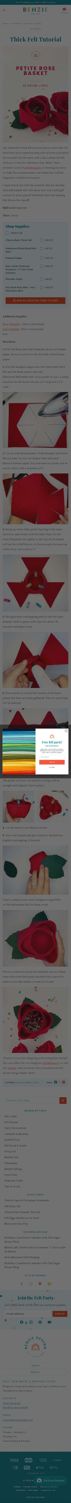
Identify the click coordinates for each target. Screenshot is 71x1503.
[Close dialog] (66, 730)
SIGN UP (52, 762)
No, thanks (52, 767)
